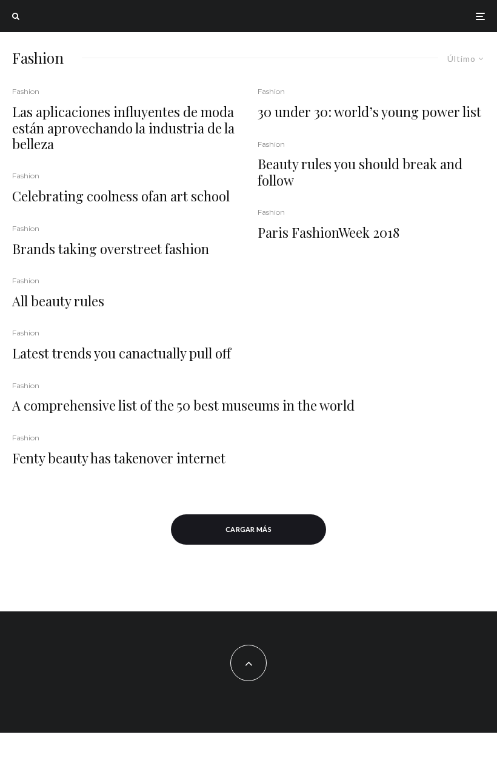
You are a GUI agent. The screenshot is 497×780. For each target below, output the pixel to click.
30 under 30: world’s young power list (369, 111)
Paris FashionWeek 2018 (328, 232)
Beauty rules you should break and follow (360, 172)
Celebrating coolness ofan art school (121, 196)
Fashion (25, 91)
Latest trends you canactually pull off (121, 353)
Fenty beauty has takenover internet (118, 458)
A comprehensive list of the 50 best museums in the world (183, 405)
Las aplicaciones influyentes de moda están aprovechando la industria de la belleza (123, 128)
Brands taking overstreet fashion (110, 249)
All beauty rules (58, 301)
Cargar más (248, 529)
